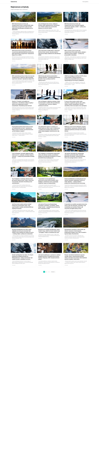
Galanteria (14, 1)
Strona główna (85, 1)
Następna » (53, 271)
